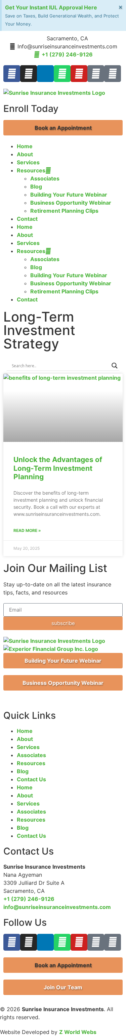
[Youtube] (79, 73)
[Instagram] (28, 73)
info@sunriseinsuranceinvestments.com (57, 907)
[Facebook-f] (11, 73)
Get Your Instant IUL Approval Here (51, 7)
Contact (27, 218)
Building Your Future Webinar (68, 194)
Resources (31, 170)
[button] (63, 127)
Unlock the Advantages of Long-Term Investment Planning (57, 468)
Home (25, 146)
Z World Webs (77, 1032)
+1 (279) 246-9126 (28, 899)
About (25, 154)
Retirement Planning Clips (64, 210)
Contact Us (31, 779)
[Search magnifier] (114, 365)
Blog (36, 186)
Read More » (27, 530)
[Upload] (112, 73)
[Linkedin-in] (45, 73)
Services (28, 162)
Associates (44, 178)
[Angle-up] (95, 73)
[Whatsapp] (62, 73)
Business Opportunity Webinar (70, 202)
